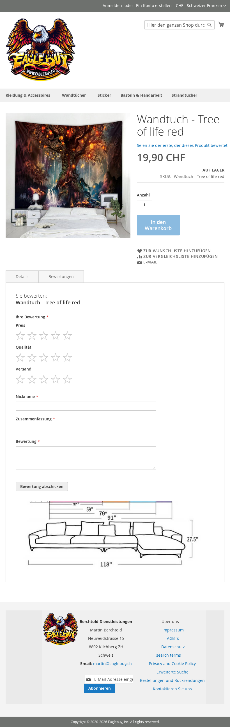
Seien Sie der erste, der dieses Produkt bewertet (182, 145)
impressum (170, 630)
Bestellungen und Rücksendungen (172, 680)
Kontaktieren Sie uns (172, 688)
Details (22, 276)
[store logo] (41, 50)
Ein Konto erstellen (154, 5)
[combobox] (179, 24)
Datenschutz (170, 646)
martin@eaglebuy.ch (112, 663)
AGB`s (169, 638)
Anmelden (112, 5)
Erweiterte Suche (172, 672)
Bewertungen (61, 276)
